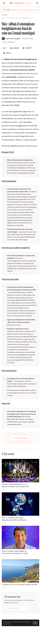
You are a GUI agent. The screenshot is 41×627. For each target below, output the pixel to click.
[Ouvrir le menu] (4, 3)
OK (35, 623)
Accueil (4, 15)
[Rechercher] (37, 3)
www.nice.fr (11, 77)
